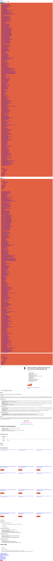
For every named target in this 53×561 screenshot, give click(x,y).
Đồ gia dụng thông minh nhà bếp (6, 50)
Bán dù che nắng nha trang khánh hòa (6, 5)
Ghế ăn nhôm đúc (4, 51)
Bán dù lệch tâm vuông (5, 6)
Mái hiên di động (4, 85)
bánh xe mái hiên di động (5, 10)
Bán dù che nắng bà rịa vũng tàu (6, 4)
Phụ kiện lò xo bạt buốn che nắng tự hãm (7, 117)
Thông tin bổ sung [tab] (6, 390)
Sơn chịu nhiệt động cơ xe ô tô (5, 123)
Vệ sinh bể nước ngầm (4, 156)
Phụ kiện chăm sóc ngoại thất (5, 116)
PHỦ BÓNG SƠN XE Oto (5, 113)
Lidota (2, 175)
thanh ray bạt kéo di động (5, 147)
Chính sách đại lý (4, 174)
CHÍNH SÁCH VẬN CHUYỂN (4, 555)
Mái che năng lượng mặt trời (5, 79)
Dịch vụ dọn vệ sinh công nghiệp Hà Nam (7, 28)
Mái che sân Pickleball (4, 82)
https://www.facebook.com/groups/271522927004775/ (26, 424)
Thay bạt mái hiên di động (5, 335)
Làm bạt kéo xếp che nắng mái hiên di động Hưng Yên (8, 68)
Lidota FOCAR (4, 74)
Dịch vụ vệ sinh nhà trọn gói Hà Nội (6, 42)
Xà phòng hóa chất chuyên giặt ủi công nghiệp (7, 162)
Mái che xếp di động (4, 83)
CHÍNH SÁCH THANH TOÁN (4, 554)
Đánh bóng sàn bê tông (5, 47)
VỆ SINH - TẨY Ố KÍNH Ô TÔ (6, 155)
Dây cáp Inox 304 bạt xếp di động (6, 24)
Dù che (3, 43)
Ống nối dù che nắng (4, 112)
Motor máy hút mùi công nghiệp (6, 102)
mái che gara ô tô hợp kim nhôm (6, 78)
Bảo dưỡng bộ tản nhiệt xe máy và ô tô (6, 11)
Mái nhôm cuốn (4, 90)
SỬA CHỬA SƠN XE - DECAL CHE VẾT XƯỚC (8, 124)
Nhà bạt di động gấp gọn (5, 106)
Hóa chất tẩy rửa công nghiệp (5, 58)
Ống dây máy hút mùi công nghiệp (6, 297)
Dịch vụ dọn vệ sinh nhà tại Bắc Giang (6, 29)
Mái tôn (3, 93)
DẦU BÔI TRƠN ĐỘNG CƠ (5, 23)
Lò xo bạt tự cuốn (4, 75)
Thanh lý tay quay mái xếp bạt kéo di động (7, 146)
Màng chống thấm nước (5, 98)
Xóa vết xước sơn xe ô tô (5, 165)
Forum (2, 180)
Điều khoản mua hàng (3, 558)
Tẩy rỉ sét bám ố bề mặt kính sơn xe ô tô (7, 129)
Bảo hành (3, 173)
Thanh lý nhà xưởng (4, 144)
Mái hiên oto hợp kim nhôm (5, 88)
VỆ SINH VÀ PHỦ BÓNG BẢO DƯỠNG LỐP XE (8, 160)
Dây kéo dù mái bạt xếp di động (6, 212)
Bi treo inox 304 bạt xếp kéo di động (6, 16)
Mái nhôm (3, 89)
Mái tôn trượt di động (4, 95)
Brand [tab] (11, 390)
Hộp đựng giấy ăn (4, 60)
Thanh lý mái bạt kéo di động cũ (6, 139)
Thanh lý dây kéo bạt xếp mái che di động (7, 134)
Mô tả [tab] (2, 390)
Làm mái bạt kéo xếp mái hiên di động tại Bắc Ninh (8, 259)
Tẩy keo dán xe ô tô (4, 126)
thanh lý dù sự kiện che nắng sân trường (7, 136)
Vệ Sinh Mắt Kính (4, 159)
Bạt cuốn (3, 15)
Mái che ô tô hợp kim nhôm (5, 80)
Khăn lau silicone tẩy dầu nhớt (5, 250)
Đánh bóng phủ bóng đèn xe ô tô (6, 46)
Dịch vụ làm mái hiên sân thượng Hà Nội (7, 39)
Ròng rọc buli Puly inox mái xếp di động (7, 121)
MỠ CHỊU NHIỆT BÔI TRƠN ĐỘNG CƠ (7, 101)
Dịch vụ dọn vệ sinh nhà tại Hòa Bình (6, 31)
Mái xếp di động (5, 182)
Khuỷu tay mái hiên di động (5, 67)
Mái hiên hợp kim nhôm (5, 86)
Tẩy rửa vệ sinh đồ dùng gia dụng (6, 130)
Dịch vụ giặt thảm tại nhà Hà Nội (6, 36)
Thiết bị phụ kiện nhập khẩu (5, 151)
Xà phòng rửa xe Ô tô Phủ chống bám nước (7, 163)
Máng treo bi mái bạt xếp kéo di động (6, 100)
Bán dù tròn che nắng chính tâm (6, 7)
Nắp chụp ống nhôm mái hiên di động (6, 103)
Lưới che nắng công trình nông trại (6, 76)
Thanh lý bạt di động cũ (5, 132)
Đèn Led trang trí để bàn (5, 49)
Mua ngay (29, 385)
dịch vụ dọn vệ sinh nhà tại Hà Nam (6, 30)
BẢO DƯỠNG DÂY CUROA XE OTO (7, 13)
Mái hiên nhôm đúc (4, 87)
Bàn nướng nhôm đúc (4, 9)
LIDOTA (29, 388)
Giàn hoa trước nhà (4, 53)
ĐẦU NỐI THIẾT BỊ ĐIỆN (5, 48)
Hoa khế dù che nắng (4, 59)
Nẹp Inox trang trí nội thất (5, 104)
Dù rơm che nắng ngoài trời (5, 44)
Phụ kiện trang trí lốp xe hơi (5, 118)
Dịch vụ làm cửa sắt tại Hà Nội (5, 37)
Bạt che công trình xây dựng (5, 14)
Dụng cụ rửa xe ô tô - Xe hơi (5, 45)
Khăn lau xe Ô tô (4, 64)
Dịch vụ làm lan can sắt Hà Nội (6, 38)
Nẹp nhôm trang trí (4, 105)
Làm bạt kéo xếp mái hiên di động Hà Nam (7, 69)
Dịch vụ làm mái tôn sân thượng (6, 40)
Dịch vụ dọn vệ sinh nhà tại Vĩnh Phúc (6, 35)
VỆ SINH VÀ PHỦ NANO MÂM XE (7, 161)
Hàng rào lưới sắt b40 (4, 56)
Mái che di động (4, 77)
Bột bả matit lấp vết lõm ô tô (5, 17)
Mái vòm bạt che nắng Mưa (5, 96)
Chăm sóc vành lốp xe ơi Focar (6, 20)
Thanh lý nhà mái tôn (4, 143)
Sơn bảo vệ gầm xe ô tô (5, 122)
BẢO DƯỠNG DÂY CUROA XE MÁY (7, 12)
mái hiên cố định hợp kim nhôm (6, 84)
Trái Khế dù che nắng (4, 154)
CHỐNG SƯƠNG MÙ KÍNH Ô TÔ (6, 21)
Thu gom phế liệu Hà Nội (5, 152)
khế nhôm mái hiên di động (5, 65)
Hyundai (3, 61)
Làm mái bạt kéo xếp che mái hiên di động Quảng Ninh (9, 71)
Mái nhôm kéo (3, 92)
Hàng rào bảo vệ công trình (5, 55)
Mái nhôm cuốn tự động (5, 91)
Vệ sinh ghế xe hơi (4, 344)
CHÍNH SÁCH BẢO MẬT (3, 553)
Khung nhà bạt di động (5, 66)
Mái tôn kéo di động (4, 94)
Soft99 (2, 176)
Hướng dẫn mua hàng (3, 557)
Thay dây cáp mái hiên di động (5, 149)
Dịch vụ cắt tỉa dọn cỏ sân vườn (6, 26)
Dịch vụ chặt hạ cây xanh (5, 27)
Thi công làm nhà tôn (4, 150)
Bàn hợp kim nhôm (4, 8)
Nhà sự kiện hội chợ (4, 107)
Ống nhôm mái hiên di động (5, 111)
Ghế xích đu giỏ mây (4, 52)
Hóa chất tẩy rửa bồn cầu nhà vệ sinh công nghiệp (8, 57)
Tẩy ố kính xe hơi (4, 127)
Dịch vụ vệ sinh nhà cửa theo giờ (6, 41)
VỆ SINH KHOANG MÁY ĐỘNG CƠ (7, 158)
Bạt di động (3, 168)
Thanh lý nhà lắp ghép (4, 142)
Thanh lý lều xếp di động (5, 138)
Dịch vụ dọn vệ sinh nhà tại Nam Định (6, 32)
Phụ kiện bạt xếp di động (5, 115)
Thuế (1, 559)
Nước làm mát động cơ (4, 108)
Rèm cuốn (3, 120)
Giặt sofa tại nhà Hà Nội (5, 54)
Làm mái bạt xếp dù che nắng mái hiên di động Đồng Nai (9, 73)
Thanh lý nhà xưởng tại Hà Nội (6, 145)
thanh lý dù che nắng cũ (5, 135)
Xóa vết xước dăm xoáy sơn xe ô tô (6, 164)
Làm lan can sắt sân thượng (5, 70)
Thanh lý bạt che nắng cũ (5, 131)
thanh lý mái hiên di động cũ (5, 140)
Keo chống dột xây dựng (5, 62)
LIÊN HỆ (3, 187)
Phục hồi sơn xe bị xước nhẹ (5, 306)
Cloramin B (3, 22)
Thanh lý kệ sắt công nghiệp (5, 137)
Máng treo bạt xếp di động (5, 99)
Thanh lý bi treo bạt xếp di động (6, 133)
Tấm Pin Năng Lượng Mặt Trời (6, 125)
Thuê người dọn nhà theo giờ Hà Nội (6, 153)
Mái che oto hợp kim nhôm (5, 268)
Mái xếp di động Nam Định (5, 97)
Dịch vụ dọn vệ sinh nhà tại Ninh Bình (6, 33)
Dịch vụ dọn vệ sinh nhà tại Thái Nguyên (7, 221)
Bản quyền (3, 185)
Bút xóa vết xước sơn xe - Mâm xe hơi (6, 18)
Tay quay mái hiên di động (5, 128)
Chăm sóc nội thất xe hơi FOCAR (6, 19)
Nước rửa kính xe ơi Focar (5, 109)
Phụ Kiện (3, 114)
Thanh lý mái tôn (4, 141)
